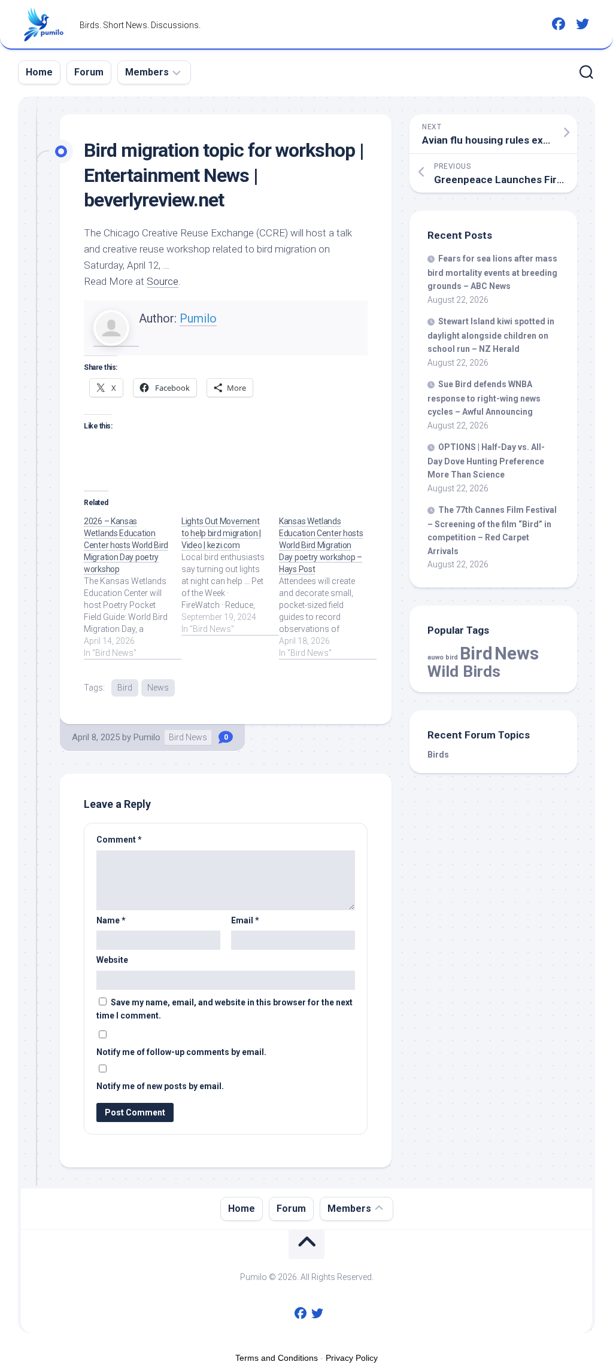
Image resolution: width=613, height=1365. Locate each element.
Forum (89, 72)
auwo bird (442, 657)
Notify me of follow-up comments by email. (181, 1052)
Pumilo (198, 318)
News (158, 687)
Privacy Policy (352, 1358)
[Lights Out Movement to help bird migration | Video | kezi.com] (230, 575)
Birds (438, 754)
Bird (124, 687)
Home (39, 72)
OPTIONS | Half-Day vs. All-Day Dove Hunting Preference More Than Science (486, 460)
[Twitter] (582, 24)
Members (147, 72)
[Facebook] (558, 24)
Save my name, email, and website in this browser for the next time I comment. (224, 1009)
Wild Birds (463, 671)
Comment (119, 839)
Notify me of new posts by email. (160, 1086)
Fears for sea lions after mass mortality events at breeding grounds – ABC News (492, 272)
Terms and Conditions (276, 1358)
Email (245, 920)
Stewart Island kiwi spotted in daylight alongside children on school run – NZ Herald (490, 335)
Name (111, 920)
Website (112, 960)
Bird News (188, 737)
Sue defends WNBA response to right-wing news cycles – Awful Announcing (484, 398)
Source (162, 281)
